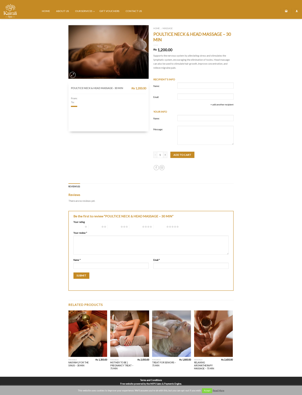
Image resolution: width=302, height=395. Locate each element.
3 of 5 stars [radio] (114, 226)
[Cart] (286, 11)
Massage (168, 28)
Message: (158, 129)
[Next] (232, 343)
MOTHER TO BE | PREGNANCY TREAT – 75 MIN (121, 365)
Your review (80, 233)
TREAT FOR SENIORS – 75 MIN (164, 364)
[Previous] (68, 343)
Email (156, 260)
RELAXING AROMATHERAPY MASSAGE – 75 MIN (204, 365)
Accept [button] (207, 390)
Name (77, 260)
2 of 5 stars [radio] (95, 226)
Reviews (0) (74, 186)
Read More (218, 390)
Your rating (79, 222)
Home (156, 28)
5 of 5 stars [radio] (160, 226)
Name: (156, 86)
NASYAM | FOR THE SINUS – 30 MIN (78, 364)
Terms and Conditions (151, 380)
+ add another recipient (222, 104)
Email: (156, 97)
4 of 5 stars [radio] (135, 226)
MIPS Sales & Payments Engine (165, 383)
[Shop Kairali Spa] (18, 11)
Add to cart (182, 154)
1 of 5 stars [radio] (78, 226)
